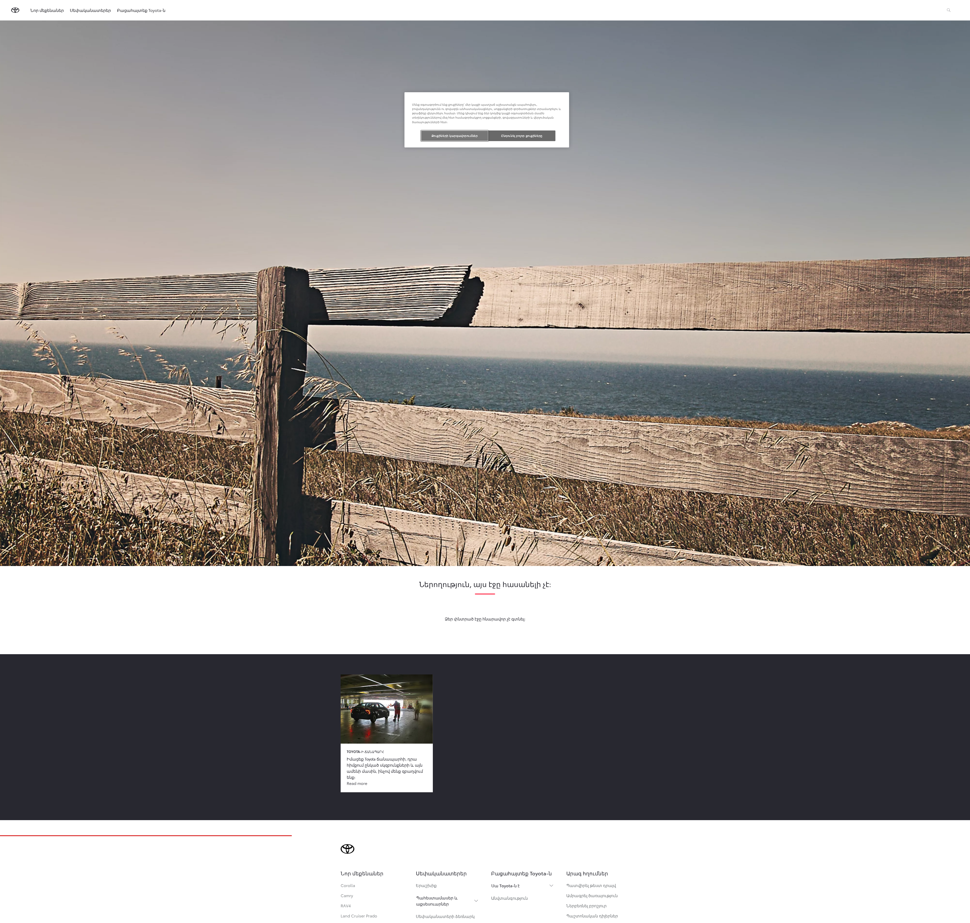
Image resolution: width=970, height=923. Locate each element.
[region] (486, 119)
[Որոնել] (949, 10)
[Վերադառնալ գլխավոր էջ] (15, 10)
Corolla (348, 885)
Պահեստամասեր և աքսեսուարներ (437, 901)
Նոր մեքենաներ (47, 10)
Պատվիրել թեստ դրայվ (591, 885)
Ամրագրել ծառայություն (592, 895)
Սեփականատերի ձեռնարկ (445, 916)
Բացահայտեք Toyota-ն (141, 10)
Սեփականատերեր (90, 10)
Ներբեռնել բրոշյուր (586, 905)
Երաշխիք (426, 885)
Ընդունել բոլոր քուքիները (521, 136)
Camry (347, 895)
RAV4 (346, 905)
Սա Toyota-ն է (505, 885)
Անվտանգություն (509, 898)
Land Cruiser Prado (359, 915)
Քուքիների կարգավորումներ (455, 136)
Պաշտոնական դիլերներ (592, 915)
